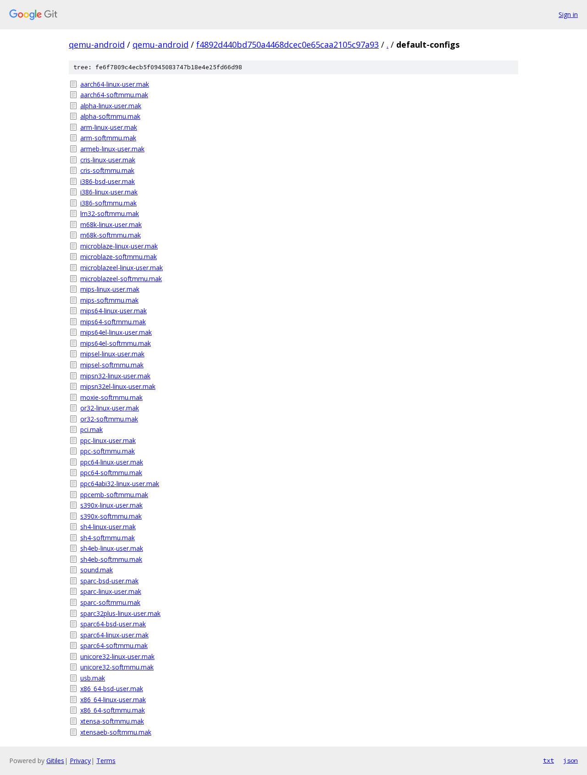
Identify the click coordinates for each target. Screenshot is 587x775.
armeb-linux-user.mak (112, 148)
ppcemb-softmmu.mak (114, 494)
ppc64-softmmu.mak (111, 472)
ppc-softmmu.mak (107, 451)
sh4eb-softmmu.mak (111, 559)
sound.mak (96, 569)
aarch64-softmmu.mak (114, 94)
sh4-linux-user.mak (108, 526)
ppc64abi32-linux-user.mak (119, 483)
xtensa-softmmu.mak (112, 721)
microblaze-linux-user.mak (119, 246)
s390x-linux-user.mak (111, 505)
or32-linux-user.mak (109, 408)
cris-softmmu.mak (107, 170)
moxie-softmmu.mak (111, 397)
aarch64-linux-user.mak (114, 84)
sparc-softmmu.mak (110, 602)
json (570, 760)
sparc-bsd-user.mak (109, 580)
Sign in (568, 14)
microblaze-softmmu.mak (118, 256)
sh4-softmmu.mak (107, 537)
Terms (106, 760)
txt (548, 760)
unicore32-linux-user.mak (117, 656)
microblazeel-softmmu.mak (121, 278)
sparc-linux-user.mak (110, 591)
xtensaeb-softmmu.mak (115, 732)
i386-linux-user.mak (109, 192)
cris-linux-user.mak (107, 159)
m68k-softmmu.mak (110, 235)
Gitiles (55, 760)
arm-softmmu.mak (108, 137)
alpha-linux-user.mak (110, 105)
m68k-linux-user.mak (111, 224)
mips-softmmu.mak (109, 300)
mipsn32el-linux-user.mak (117, 386)
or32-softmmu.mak (109, 419)
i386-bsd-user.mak (107, 181)
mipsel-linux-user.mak (112, 353)
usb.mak (92, 678)
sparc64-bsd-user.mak (113, 624)
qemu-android (97, 44)
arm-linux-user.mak (108, 127)
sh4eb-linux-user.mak (111, 548)
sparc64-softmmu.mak (114, 645)
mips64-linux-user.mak (113, 310)
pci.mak (91, 429)
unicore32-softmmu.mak (117, 667)
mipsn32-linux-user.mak (115, 375)
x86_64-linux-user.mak (113, 699)
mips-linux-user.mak (109, 289)
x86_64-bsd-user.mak (111, 688)
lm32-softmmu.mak (109, 213)
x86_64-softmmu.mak (112, 710)
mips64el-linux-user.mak (116, 332)
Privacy (80, 760)
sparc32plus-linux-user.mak (120, 613)
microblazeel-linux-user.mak (121, 267)
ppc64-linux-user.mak (111, 462)
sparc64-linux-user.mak (114, 635)
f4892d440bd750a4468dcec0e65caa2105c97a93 (287, 44)
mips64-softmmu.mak (113, 321)
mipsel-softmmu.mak (112, 364)
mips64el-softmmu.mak (115, 343)
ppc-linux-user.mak (108, 440)
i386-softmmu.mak (108, 203)
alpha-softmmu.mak (110, 116)
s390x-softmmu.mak (111, 516)
